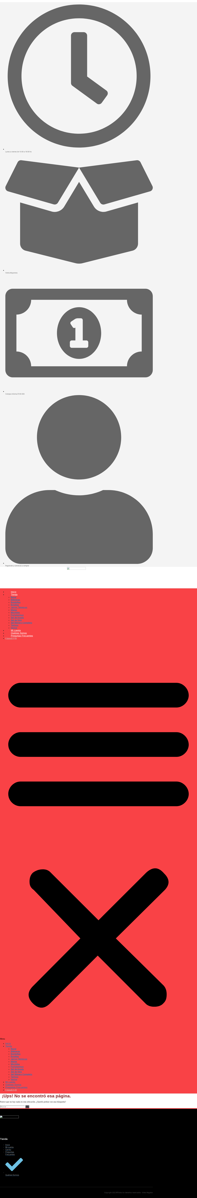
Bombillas (16, 602)
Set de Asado (17, 617)
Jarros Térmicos (19, 607)
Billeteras (15, 600)
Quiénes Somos (13, 1084)
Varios (14, 1079)
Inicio (8, 1043)
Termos (14, 625)
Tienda (14, 594)
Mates (14, 610)
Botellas (15, 605)
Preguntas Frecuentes (22, 636)
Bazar (13, 597)
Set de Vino (16, 620)
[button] (98, 841)
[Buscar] (27, 1106)
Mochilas (15, 612)
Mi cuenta (10, 1082)
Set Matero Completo (21, 622)
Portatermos (17, 615)
